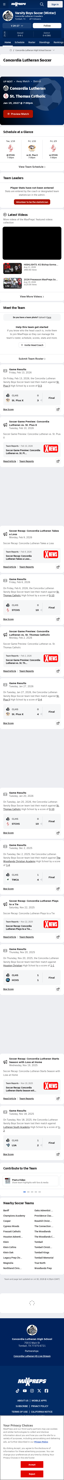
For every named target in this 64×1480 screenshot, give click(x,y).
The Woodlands (42, 1231)
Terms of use (20, 1411)
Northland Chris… (12, 1268)
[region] (32, 1447)
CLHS (15, 395)
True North (39, 1262)
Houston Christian (12, 965)
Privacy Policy (39, 1406)
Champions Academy (14, 1215)
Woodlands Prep (43, 1268)
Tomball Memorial (43, 1257)
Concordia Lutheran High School (32, 1339)
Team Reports (12, 446)
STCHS (16, 610)
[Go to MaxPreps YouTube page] (25, 1391)
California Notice (42, 1411)
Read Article (9, 461)
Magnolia (8, 1262)
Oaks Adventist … (43, 1210)
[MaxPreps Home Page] (11, 50)
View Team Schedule (31, 166)
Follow (47, 25)
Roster (31, 42)
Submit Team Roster (31, 358)
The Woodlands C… (44, 1236)
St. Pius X (17, 400)
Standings (44, 42)
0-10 (51, 595)
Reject (32, 1473)
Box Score (8, 409)
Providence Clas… (43, 1215)
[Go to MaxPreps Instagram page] (32, 1391)
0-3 (40, 385)
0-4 (40, 699)
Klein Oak (8, 1252)
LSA (14, 1145)
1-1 (52, 965)
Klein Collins (9, 1247)
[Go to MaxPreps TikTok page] (18, 1391)
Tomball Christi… (43, 1247)
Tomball (38, 1241)
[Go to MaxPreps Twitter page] (39, 1391)
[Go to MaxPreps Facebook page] (46, 1391)
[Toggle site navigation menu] (4, 4)
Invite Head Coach (33, 345)
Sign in (55, 4)
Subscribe (22, 1406)
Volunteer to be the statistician (32, 202)
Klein (6, 1241)
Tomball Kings (41, 1252)
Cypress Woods (11, 1226)
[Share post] (58, 409)
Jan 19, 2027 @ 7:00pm (18, 103)
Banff (6, 1210)
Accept (32, 1464)
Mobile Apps (39, 1400)
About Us (22, 1400)
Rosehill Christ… (43, 1220)
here (49, 317)
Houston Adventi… (13, 1236)
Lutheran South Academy (16, 1127)
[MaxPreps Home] (18, 4)
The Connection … (43, 1226)
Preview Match (20, 114)
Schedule (19, 42)
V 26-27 (15, 25)
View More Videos (31, 296)
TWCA (15, 879)
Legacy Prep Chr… (12, 1257)
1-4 (8, 865)
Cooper (7, 1220)
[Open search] (42, 4)
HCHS (15, 980)
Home (8, 42)
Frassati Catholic (12, 1231)
